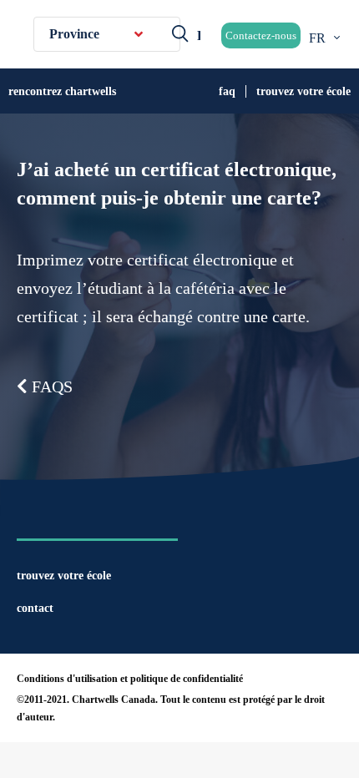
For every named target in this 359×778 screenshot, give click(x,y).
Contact (35, 608)
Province (74, 34)
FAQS (50, 386)
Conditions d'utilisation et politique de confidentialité (130, 679)
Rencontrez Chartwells (62, 91)
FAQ (227, 91)
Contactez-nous (260, 35)
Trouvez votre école (303, 91)
